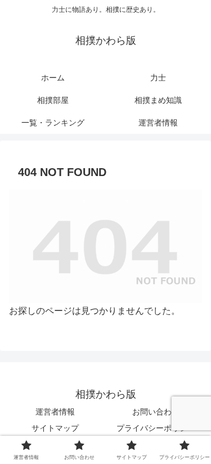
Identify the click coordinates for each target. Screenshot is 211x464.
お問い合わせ (155, 411)
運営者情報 (55, 411)
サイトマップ (55, 428)
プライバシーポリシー (155, 428)
